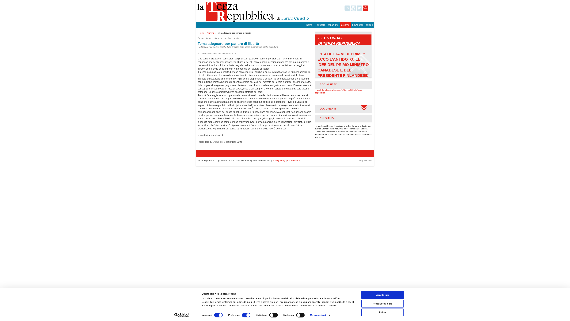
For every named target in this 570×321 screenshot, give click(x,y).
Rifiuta (382, 312)
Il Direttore (320, 25)
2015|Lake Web (364, 160)
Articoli (369, 25)
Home (309, 25)
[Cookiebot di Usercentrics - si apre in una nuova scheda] (182, 315)
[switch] (246, 315)
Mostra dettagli (318, 315)
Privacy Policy (279, 160)
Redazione (333, 25)
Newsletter (357, 25)
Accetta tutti (382, 295)
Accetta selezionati (382, 303)
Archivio (345, 25)
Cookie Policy (293, 160)
